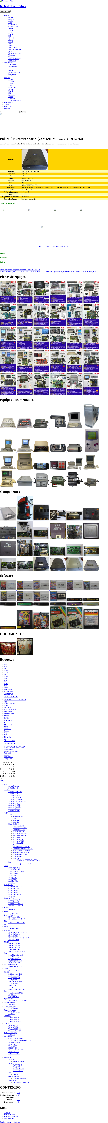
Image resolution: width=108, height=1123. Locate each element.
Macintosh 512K (18, 826)
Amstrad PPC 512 (14, 803)
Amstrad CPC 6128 (15, 799)
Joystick (11, 76)
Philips (10, 40)
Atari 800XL (12, 875)
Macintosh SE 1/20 (19, 830)
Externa (23, 270)
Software (7, 78)
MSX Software (7, 729)
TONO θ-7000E (14, 1054)
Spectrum (11, 95)
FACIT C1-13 (17, 1065)
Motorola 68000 (13, 824)
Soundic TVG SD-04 (15, 906)
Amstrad (11, 19)
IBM (10, 32)
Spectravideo (12, 47)
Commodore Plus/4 (14, 894)
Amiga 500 (12, 896)
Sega (5, 734)
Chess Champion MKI (16, 1038)
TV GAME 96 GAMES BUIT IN (19, 1040)
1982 (5, 668)
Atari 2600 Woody (14, 869)
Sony (10, 43)
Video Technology (14, 59)
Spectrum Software (15, 746)
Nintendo (11, 38)
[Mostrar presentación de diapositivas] (54, 246)
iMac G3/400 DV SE (20, 854)
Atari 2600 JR (13, 873)
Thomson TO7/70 (14, 1021)
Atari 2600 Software (10, 709)
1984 (6, 672)
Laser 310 (11, 1035)
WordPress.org (9, 1118)
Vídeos (6, 104)
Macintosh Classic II (19, 835)
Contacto (7, 108)
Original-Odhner (14, 1076)
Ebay (6, 717)
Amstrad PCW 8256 (15, 792)
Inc (5, 723)
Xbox (10, 1055)
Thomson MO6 (13, 1019)
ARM (10, 814)
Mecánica (7, 1057)
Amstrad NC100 (14, 811)
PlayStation (12, 995)
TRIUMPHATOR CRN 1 (21, 1082)
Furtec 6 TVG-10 (14, 900)
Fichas (6, 15)
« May (2, 780)
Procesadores (12, 66)
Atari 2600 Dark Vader (16, 871)
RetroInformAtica (13, 6)
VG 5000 (6, 755)
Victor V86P (12, 1046)
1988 (5, 680)
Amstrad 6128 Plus (14, 807)
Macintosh (8, 725)
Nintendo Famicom (14, 934)
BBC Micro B (13, 788)
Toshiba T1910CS (14, 1031)
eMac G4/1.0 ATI (18, 858)
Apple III (16, 820)
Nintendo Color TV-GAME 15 (18, 932)
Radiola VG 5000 (14, 949)
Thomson (11, 55)
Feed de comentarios (11, 1116)
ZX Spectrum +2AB (15, 974)
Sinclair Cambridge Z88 (16, 989)
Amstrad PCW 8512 (15, 794)
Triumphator (12, 1080)
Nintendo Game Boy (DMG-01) (19, 938)
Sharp (6, 968)
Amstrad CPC (11, 696)
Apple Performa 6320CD (21, 852)
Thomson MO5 (13, 1018)
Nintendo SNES (13, 940)
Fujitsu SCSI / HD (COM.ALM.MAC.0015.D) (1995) (23, 271)
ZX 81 (10, 987)
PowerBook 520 (18, 843)
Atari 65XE (12, 877)
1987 (6, 678)
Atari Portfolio (13, 881)
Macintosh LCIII (18, 841)
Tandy (10, 51)
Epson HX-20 (13, 913)
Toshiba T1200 (13, 1027)
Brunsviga (11, 1059)
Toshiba (11, 57)
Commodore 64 (13, 890)
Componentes (8, 62)
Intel (9, 862)
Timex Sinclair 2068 (15, 981)
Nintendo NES (13, 936)
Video (10, 68)
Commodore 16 (13, 888)
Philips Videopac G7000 (16, 951)
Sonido (10, 70)
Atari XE (11, 883)
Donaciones (8, 106)
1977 (5, 664)
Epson (10, 30)
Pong (5, 732)
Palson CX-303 (13, 902)
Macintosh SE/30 (18, 831)
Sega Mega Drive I (14, 959)
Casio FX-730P (13, 1044)
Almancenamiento (6, 270)
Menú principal (5, 11)
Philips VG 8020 (14, 945)
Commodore (12, 25)
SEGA (10, 42)
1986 (6, 676)
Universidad (8, 753)
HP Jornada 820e (14, 917)
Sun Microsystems (14, 49)
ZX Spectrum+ (13, 980)
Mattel (10, 34)
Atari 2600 (7, 707)
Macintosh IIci (17, 837)
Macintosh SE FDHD (20, 828)
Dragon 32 (12, 909)
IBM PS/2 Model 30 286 (16, 923)
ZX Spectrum (13, 983)
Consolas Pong (13, 26)
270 (18, 1100)
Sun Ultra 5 (12, 1004)
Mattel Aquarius (13, 928)
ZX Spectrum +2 (14, 976)
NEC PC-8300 (13, 1048)
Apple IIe (16, 822)
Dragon (11, 28)
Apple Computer (9, 703)
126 (18, 1095)
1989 (5, 682)
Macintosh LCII (18, 839)
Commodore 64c (14, 892)
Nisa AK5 (16, 1074)
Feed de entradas (9, 1115)
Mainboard (12, 64)
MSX (10, 36)
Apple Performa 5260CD (21, 847)
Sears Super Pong (14, 868)
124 (18, 1093)
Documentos (8, 102)
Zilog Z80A (8, 759)
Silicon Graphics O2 (15, 966)
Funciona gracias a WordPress (10, 1122)
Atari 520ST (12, 879)
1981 (5, 666)
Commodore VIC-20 (15, 887)
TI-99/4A (11, 1014)
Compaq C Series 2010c (16, 1050)
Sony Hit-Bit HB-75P (15, 993)
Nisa (9, 1073)
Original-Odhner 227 (20, 1078)
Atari (10, 23)
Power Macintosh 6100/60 (21, 850)
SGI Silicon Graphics (11, 964)
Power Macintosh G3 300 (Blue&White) (26, 860)
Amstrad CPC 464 (14, 797)
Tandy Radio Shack (10, 1006)
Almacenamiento (14, 72)
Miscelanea (12, 61)
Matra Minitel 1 (13, 1052)
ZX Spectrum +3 (14, 978)
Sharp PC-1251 (13, 970)
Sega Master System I (15, 955)
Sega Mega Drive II (15, 961)
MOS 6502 (12, 818)
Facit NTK (16, 1067)
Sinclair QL (12, 985)
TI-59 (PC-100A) (14, 1012)
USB (38, 270)
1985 (5, 674)
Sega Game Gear (14, 962)
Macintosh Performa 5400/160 (23, 849)
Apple (10, 21)
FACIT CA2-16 (18, 1071)
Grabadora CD (31, 270)
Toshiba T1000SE (14, 1029)
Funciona (8, 720)
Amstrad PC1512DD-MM (17, 801)
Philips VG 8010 (14, 943)
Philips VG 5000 (14, 947)
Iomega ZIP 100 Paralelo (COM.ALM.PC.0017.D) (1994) (72, 271)
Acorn (10, 17)
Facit (10, 1063)
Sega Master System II (15, 957)
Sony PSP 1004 (13, 997)
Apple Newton (18, 816)
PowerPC (11, 845)
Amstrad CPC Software (15, 699)
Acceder (7, 1113)
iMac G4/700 (17, 856)
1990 (6, 684)
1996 (5, 685)
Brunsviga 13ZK (18, 1061)
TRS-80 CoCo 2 (14, 1008)
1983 (6, 670)
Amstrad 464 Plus (14, 809)
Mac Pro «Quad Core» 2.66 (22, 864)
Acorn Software (8, 689)
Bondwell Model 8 (14, 1042)
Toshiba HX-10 (13, 1025)
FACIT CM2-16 (18, 1069)
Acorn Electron (13, 786)
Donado (6, 715)
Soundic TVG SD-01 (15, 904)
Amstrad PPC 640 (14, 805)
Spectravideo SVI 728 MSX (17, 1000)
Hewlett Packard (9, 915)
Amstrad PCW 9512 (15, 795)
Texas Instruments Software (11, 751)
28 (19, 1097)
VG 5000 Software (8, 757)
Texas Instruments (14, 53)
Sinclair (11, 45)
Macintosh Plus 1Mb (19, 833)
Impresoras (12, 74)
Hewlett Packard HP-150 (16, 919)
